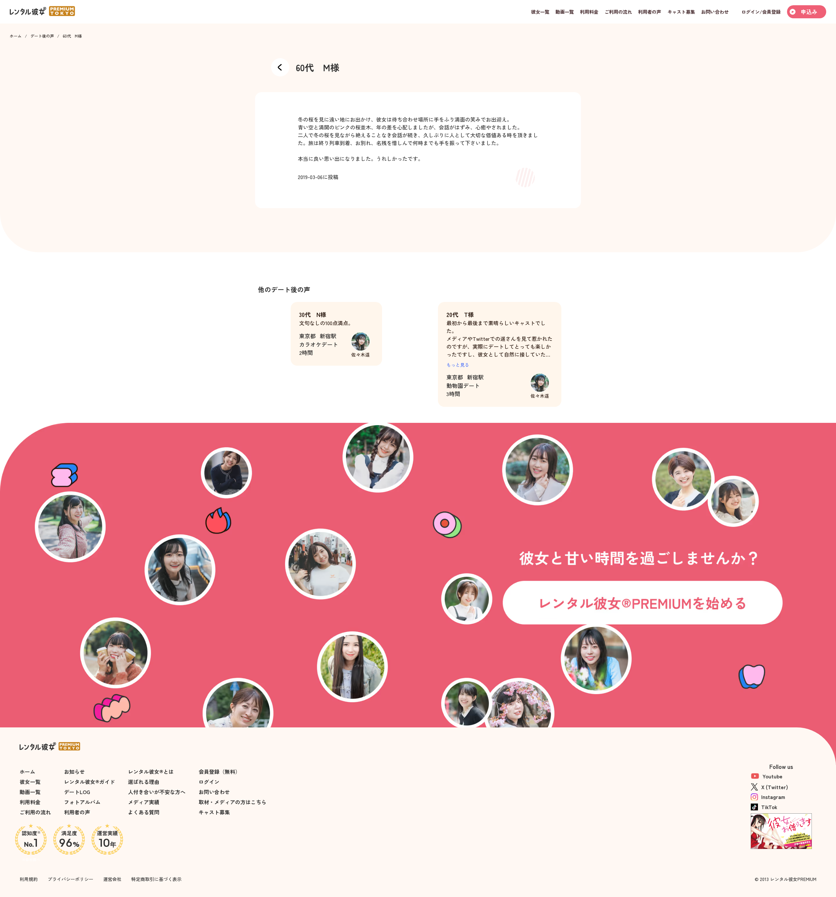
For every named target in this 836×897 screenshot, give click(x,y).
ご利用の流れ (35, 812)
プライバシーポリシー (70, 879)
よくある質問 (143, 812)
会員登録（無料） (219, 771)
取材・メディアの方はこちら (232, 802)
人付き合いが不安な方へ (156, 792)
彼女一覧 (30, 782)
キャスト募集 (214, 812)
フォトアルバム (82, 802)
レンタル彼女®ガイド (89, 782)
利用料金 (30, 802)
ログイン (209, 782)
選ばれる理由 (143, 782)
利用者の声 (77, 812)
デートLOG (77, 792)
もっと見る (457, 364)
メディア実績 (143, 802)
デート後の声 (42, 36)
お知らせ (74, 771)
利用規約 (29, 879)
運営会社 (112, 879)
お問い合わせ (214, 792)
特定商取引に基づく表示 (156, 879)
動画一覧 (30, 792)
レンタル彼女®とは (151, 771)
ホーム (16, 36)
